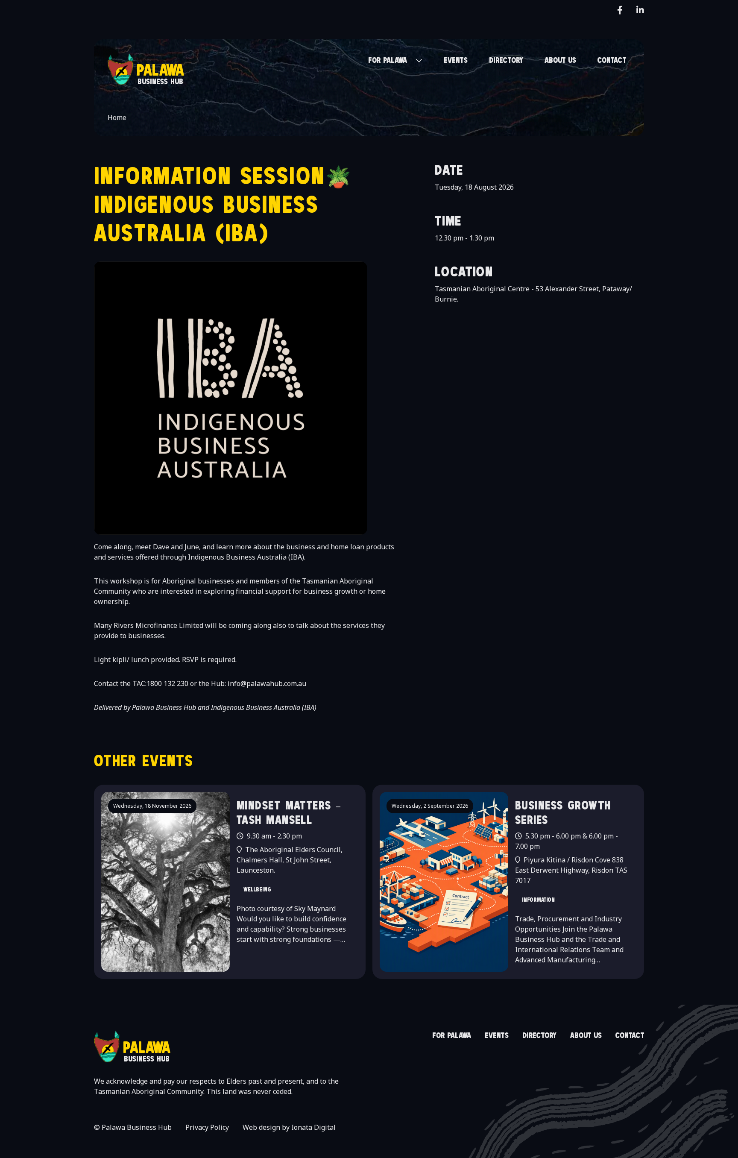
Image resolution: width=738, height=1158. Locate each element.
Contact (629, 1035)
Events (497, 1035)
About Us (586, 1035)
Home (117, 117)
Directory (539, 1035)
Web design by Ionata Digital (289, 1127)
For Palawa (451, 1035)
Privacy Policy (207, 1127)
